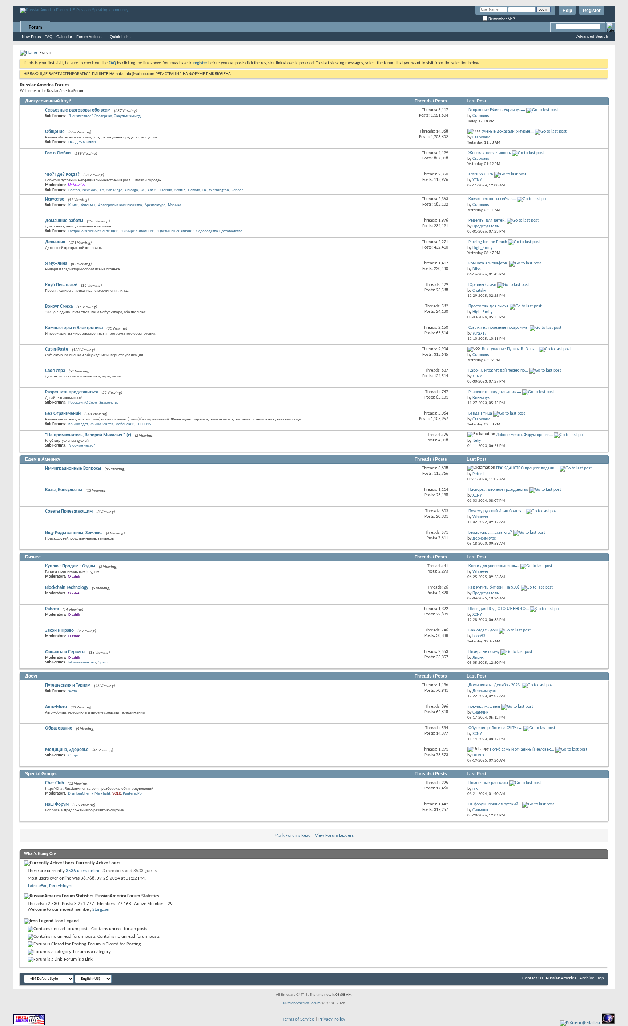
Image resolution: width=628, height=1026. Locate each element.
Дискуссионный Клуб (48, 101)
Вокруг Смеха (59, 306)
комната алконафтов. (488, 263)
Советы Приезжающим (69, 511)
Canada (237, 190)
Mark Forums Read (292, 835)
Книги (73, 205)
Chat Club (54, 783)
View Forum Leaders (334, 835)
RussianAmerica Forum (302, 1003)
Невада (194, 190)
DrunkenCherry (80, 794)
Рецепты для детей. (487, 220)
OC (143, 190)
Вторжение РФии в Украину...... (496, 110)
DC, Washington (215, 190)
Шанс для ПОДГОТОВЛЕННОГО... (498, 609)
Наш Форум (57, 804)
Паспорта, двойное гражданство (498, 490)
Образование (58, 728)
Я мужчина (56, 263)
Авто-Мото (56, 706)
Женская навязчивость (489, 153)
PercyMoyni (60, 886)
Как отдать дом (483, 630)
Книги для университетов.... (493, 566)
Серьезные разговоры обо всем (77, 110)
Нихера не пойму (483, 652)
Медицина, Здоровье (67, 749)
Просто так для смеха (488, 306)
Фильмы (88, 205)
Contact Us (532, 978)
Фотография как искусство (120, 205)
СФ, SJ (153, 190)
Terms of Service (298, 1019)
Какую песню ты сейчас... (492, 199)
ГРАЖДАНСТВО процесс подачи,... (527, 468)
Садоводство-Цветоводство (219, 231)
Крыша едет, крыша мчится (90, 424)
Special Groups (41, 773)
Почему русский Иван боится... (496, 511)
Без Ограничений (63, 413)
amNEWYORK (480, 174)
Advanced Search (592, 36)
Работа (52, 609)
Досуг (31, 676)
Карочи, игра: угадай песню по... (498, 370)
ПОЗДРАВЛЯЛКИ (82, 142)
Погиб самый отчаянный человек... (522, 749)
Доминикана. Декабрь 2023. (494, 685)
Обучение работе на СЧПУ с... (495, 728)
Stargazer (101, 909)
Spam (103, 663)
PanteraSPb (132, 794)
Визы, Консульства (63, 490)
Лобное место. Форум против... (524, 435)
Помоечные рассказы (488, 783)
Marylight (102, 794)
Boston (74, 190)
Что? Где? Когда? (62, 174)
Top (600, 978)
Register (592, 10)
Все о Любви (58, 153)
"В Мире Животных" (137, 231)
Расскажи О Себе (82, 403)
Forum (35, 27)
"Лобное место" (81, 446)
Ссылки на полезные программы (498, 328)
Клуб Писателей (61, 285)
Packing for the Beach (487, 242)
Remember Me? (501, 19)
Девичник (55, 242)
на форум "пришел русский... (494, 804)
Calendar (64, 37)
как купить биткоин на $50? (494, 587)
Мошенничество (82, 663)
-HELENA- (144, 424)
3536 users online (83, 870)
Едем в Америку (42, 459)
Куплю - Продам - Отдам (70, 566)
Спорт (73, 756)
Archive (586, 978)
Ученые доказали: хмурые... (508, 131)
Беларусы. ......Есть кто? (490, 532)
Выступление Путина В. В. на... (510, 349)
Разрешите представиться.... (494, 392)
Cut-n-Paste (56, 349)
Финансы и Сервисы (65, 652)
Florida (166, 190)
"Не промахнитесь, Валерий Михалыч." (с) (88, 435)
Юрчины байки (482, 285)
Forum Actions (89, 37)
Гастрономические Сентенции (93, 231)
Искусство (54, 199)
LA (102, 190)
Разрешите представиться (71, 392)
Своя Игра (55, 370)
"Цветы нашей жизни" (175, 231)
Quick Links (120, 37)
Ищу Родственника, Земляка (73, 532)
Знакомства (108, 403)
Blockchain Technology (66, 587)
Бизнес (33, 557)
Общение (55, 131)
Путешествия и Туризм (67, 685)
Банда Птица (480, 413)
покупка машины (484, 706)
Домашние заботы (64, 220)
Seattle (179, 190)
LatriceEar (37, 886)
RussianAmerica (561, 978)
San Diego (114, 190)
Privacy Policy (331, 1019)
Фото (72, 691)
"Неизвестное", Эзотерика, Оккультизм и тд (104, 116)
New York (89, 190)
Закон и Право (59, 630)
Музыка (174, 205)
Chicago (131, 190)
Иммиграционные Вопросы (73, 468)
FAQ (49, 37)
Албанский (125, 424)
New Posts (31, 37)
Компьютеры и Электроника (74, 328)
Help (567, 10)
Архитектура (155, 205)
